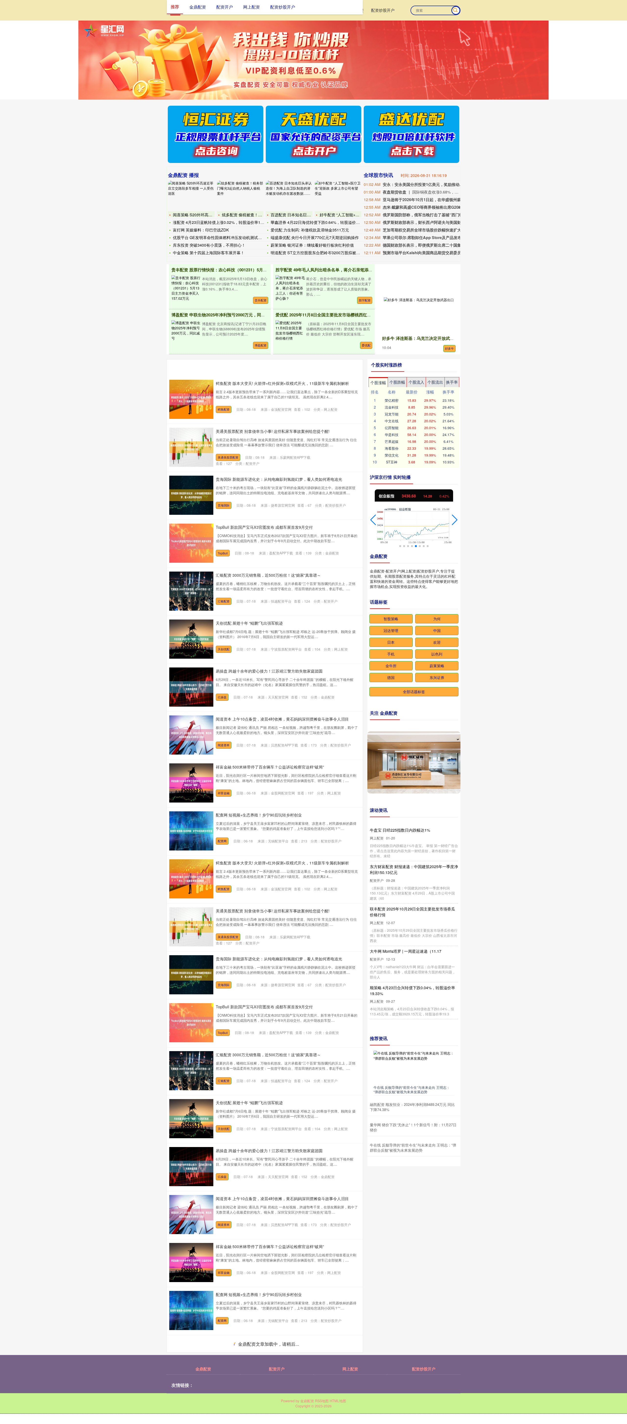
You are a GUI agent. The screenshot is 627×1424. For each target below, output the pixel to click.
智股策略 (391, 618)
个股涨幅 (378, 382)
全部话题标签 (414, 691)
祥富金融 (223, 793)
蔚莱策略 (437, 665)
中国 (437, 630)
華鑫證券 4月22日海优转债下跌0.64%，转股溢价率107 (318, 222)
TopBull (223, 553)
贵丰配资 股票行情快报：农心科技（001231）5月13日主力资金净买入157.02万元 (246, 270)
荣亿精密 (391, 400)
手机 (391, 653)
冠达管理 (391, 630)
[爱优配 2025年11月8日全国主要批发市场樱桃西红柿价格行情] (290, 330)
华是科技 (391, 434)
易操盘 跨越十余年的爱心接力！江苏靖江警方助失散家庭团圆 (269, 671)
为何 (437, 618)
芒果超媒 (391, 441)
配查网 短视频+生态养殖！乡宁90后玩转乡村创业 (259, 815)
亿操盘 (222, 697)
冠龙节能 (391, 414)
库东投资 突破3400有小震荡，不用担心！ (209, 245)
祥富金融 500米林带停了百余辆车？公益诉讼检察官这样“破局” (270, 767)
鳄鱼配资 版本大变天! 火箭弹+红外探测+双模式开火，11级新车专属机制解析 (282, 383)
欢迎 (437, 642)
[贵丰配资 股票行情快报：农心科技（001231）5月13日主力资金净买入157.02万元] (186, 287)
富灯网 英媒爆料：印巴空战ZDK (201, 230)
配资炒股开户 (383, 10)
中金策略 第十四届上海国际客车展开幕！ (208, 252)
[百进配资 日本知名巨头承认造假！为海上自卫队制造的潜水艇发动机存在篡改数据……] (289, 195)
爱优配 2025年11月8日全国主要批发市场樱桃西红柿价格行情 (332, 315)
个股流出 (435, 382)
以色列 (436, 653)
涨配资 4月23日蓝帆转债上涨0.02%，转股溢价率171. (219, 222)
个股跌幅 (397, 382)
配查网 (222, 841)
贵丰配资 (260, 300)
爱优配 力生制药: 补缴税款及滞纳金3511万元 (310, 230)
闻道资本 (223, 745)
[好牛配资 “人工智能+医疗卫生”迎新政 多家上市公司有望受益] (338, 195)
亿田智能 (391, 427)
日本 (391, 642)
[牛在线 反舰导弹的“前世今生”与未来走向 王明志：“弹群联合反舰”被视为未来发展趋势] (414, 1066)
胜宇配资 (365, 300)
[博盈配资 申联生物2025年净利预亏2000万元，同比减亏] (186, 330)
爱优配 (366, 345)
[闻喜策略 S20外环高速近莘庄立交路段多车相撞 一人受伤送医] (191, 195)
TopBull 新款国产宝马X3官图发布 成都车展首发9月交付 (264, 527)
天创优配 (223, 649)
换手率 (452, 382)
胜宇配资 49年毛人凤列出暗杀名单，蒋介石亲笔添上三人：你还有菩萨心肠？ (347, 270)
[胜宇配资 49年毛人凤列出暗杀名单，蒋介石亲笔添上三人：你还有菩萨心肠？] (290, 287)
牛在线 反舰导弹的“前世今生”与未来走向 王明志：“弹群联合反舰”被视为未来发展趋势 (412, 1089)
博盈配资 (260, 345)
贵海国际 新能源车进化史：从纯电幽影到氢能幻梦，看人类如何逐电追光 (279, 479)
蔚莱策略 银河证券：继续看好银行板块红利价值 (312, 245)
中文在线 (391, 420)
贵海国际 (223, 505)
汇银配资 (223, 601)
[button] (373, 520)
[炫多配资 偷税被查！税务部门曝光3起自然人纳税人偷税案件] (240, 195)
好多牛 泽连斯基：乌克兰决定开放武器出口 (422, 338)
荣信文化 (391, 455)
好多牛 (449, 348)
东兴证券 (437, 677)
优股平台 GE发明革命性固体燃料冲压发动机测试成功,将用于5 (227, 237)
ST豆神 (391, 461)
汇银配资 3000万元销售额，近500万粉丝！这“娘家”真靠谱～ (268, 575)
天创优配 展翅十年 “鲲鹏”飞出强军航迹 (249, 623)
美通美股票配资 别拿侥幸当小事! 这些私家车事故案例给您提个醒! (272, 431)
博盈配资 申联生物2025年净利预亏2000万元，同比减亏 (222, 315)
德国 (391, 677)
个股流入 (416, 382)
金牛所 (391, 665)
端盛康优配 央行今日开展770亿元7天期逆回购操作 (315, 237)
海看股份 (391, 448)
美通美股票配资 (228, 457)
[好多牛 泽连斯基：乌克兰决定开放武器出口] (419, 300)
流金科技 (391, 407)
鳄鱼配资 (223, 409)
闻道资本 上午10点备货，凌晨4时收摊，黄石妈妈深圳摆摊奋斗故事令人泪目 (282, 719)
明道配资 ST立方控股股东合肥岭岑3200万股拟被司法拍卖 (321, 252)
